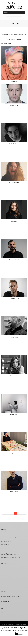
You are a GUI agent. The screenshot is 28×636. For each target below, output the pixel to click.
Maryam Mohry (14, 453)
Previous (6, 513)
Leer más (20, 634)
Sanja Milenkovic (14, 375)
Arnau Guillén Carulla (14, 298)
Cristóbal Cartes (14, 105)
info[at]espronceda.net (6, 530)
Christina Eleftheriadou (14, 143)
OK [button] (16, 634)
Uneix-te (5, 601)
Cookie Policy (4, 608)
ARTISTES (6, 12)
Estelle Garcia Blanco (14, 414)
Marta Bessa (14, 221)
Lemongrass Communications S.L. (9, 624)
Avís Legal (3, 612)
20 (11, 516)
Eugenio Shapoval (14, 81)
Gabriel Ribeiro (14, 491)
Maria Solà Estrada (14, 182)
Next (15, 516)
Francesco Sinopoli (14, 259)
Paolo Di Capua (14, 337)
